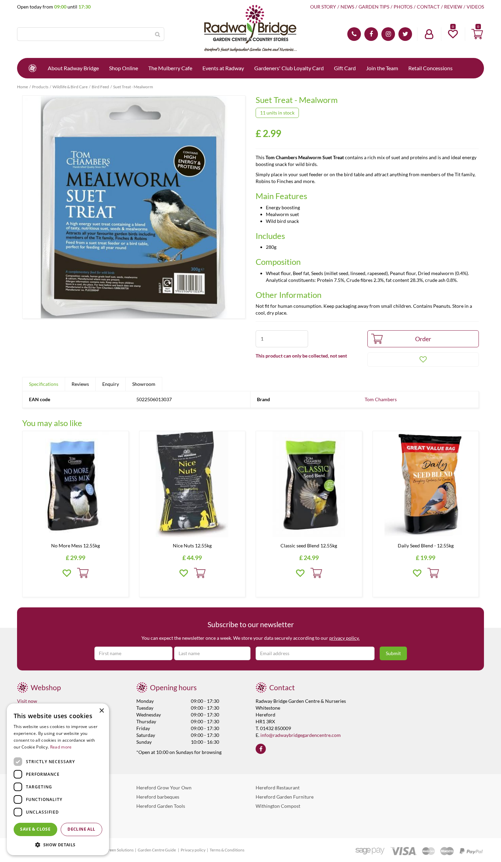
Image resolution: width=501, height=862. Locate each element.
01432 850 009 (354, 34)
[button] (58, 844)
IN (388, 34)
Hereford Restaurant (278, 787)
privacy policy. (344, 638)
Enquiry (110, 384)
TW (405, 34)
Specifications (43, 384)
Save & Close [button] (35, 829)
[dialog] (58, 779)
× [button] (101, 710)
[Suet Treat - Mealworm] (133, 207)
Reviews (80, 384)
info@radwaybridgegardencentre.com (300, 735)
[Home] (32, 68)
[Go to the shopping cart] (477, 34)
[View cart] (477, 34)
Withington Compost (278, 806)
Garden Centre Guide (157, 849)
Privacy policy (193, 849)
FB (371, 34)
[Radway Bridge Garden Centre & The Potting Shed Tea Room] (250, 29)
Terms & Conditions (227, 849)
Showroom (143, 384)
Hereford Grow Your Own (164, 787)
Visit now (27, 701)
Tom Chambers (381, 399)
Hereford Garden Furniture (285, 797)
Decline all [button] (81, 829)
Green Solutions (119, 849)
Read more (61, 747)
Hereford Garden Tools (160, 806)
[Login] (429, 34)
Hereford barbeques (157, 797)
